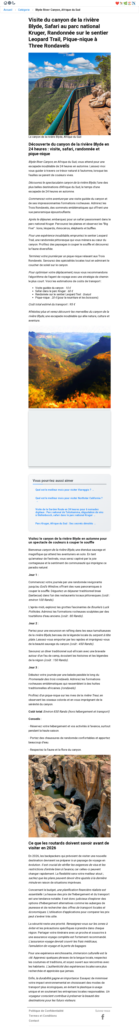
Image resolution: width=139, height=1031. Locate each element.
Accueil (8, 9)
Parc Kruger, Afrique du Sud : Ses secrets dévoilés (65, 523)
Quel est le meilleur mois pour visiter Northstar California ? (69, 499)
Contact (34, 1020)
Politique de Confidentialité (46, 1010)
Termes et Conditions (43, 1015)
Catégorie (24, 9)
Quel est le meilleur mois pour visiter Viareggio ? (64, 489)
